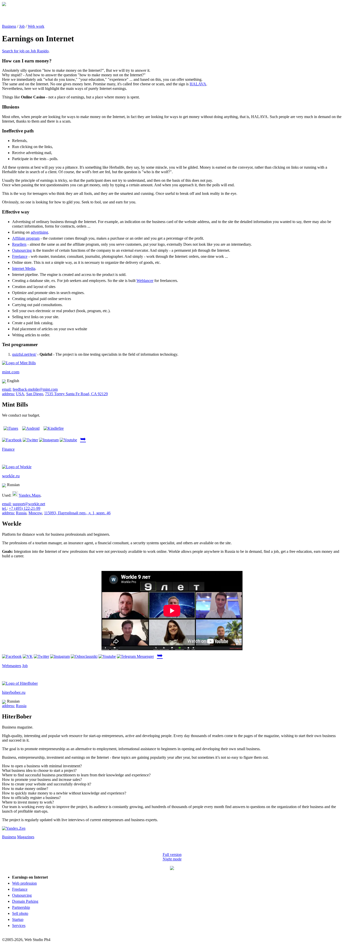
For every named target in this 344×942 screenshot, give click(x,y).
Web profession (24, 883)
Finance (8, 449)
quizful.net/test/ (24, 354)
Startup (17, 919)
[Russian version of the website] (4, 5)
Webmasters (11, 666)
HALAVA (198, 84)
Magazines (25, 837)
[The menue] (172, 868)
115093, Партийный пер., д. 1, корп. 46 (77, 513)
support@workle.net (29, 504)
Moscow (35, 513)
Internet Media (23, 268)
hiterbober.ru (13, 692)
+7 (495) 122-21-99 (24, 508)
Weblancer (144, 280)
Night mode (172, 859)
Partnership (21, 907)
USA (20, 394)
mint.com (10, 371)
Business (9, 26)
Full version (172, 854)
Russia (21, 513)
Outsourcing (22, 250)
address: (8, 394)
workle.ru (11, 475)
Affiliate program (26, 238)
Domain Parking (25, 901)
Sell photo (20, 913)
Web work (36, 26)
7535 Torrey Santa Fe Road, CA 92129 (76, 394)
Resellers (19, 244)
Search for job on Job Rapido (25, 51)
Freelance (19, 256)
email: (7, 389)
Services (18, 925)
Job (22, 26)
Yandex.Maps (30, 495)
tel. (4, 508)
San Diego (34, 394)
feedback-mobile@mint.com (35, 389)
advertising (39, 232)
